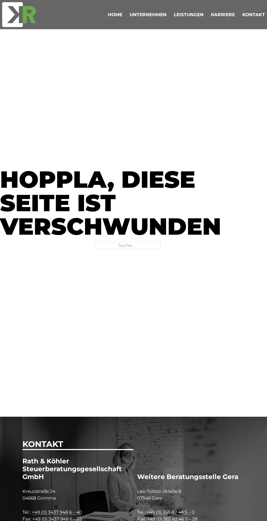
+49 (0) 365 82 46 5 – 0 (171, 512)
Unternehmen (148, 14)
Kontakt (253, 14)
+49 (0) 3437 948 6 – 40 (57, 512)
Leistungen (189, 14)
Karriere (223, 14)
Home (115, 14)
